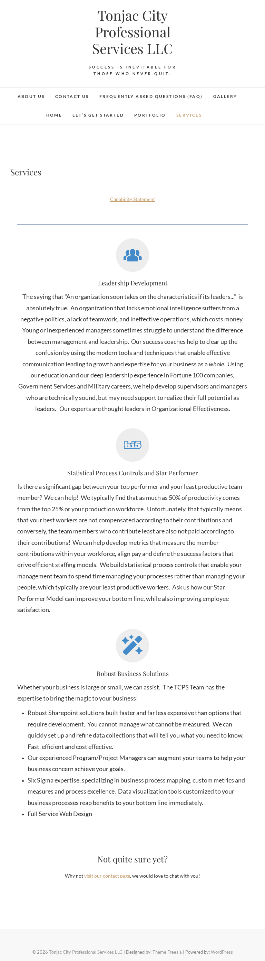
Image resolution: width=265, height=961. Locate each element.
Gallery (225, 96)
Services (189, 115)
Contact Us (72, 96)
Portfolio (150, 115)
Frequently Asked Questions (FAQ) (151, 96)
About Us (31, 96)
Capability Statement (132, 199)
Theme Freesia (167, 952)
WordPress (222, 952)
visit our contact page (107, 876)
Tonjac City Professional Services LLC (132, 32)
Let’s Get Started (98, 115)
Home (54, 115)
